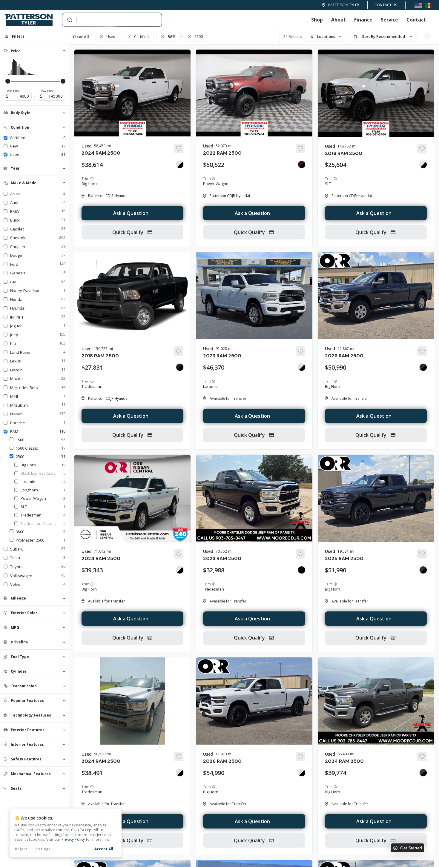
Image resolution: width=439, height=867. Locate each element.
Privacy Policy (73, 839)
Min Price (13, 91)
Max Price (47, 91)
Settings (42, 848)
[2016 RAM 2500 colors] (423, 164)
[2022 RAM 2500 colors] (301, 164)
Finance (363, 19)
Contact (416, 19)
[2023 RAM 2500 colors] (301, 367)
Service (389, 19)
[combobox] (106, 19)
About (338, 19)
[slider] (8, 81)
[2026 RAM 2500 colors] (423, 367)
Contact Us (385, 4)
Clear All (81, 36)
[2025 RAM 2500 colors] (423, 570)
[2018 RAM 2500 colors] (179, 367)
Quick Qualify (128, 232)
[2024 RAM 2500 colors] (179, 164)
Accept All (103, 848)
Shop (317, 19)
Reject (21, 848)
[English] (418, 4)
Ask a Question (130, 213)
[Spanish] (428, 4)
